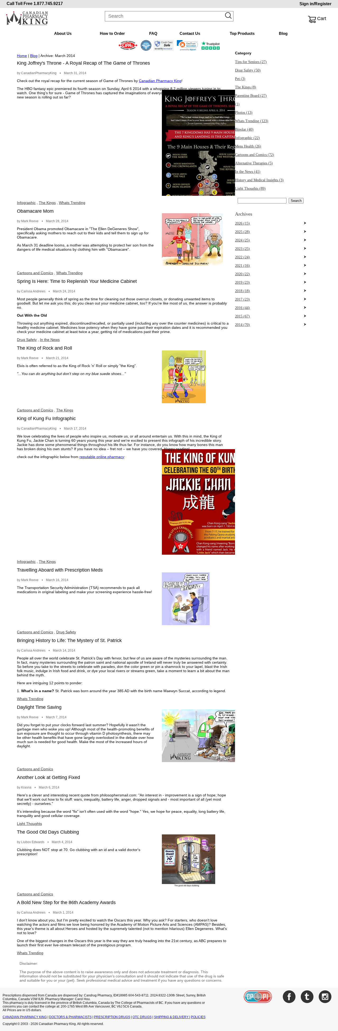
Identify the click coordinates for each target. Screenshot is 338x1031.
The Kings (47, 203)
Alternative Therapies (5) (254, 163)
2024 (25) (242, 240)
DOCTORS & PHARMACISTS (70, 1017)
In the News (50, 340)
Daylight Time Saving (39, 707)
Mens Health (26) (248, 146)
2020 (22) (242, 274)
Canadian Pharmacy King (160, 81)
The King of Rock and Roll (44, 348)
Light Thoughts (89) (250, 189)
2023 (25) (242, 249)
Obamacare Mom (35, 211)
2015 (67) (242, 316)
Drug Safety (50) (248, 70)
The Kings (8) (245, 87)
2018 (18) (242, 291)
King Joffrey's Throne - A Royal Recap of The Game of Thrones (83, 63)
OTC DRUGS (142, 1017)
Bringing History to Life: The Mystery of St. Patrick (69, 640)
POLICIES (198, 1017)
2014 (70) (242, 325)
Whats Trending (72, 203)
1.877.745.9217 (48, 3)
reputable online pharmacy (101, 457)
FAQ (153, 33)
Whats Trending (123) (251, 121)
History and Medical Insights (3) (259, 180)
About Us (63, 33)
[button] (187, 45)
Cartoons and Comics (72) (254, 155)
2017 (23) (242, 299)
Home (22, 56)
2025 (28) (242, 232)
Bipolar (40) (244, 129)
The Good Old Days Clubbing (48, 832)
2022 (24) (242, 257)
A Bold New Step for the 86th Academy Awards (66, 902)
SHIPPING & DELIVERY (171, 1017)
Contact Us (190, 33)
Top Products (242, 33)
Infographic (26, 203)
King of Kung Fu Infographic (46, 418)
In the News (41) (247, 172)
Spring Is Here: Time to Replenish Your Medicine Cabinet (77, 281)
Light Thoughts (29, 823)
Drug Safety (27, 340)
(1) (237, 104)
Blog (283, 33)
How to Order (112, 33)
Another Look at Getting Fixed (48, 777)
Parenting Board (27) (251, 96)
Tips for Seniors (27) (251, 62)
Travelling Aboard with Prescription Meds (60, 570)
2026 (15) (242, 223)
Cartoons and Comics (35, 273)
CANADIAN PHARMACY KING (25, 1017)
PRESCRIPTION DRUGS (112, 1017)
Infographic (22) (247, 138)
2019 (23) (242, 282)
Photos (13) (243, 113)
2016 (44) (242, 308)
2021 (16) (242, 266)
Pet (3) (240, 79)
